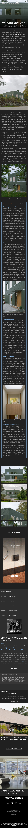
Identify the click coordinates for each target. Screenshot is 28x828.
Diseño (14, 698)
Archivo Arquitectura (14, 748)
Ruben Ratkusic (12, 615)
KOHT (18, 34)
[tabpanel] (14, 726)
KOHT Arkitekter (12, 596)
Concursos (21, 696)
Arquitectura (12, 693)
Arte (18, 693)
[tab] (12, 693)
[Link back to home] (10, 3)
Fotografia (12, 701)
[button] (2, 726)
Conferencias (6, 698)
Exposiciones (22, 698)
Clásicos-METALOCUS (10, 696)
